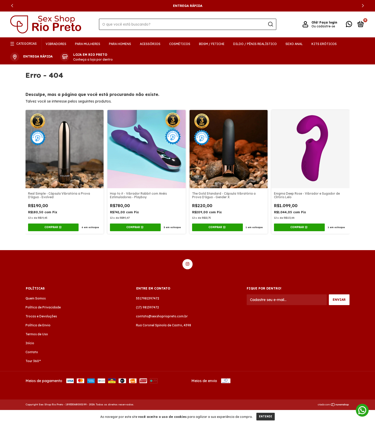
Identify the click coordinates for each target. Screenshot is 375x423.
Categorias (26, 44)
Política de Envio (38, 325)
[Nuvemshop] (333, 405)
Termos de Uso (37, 334)
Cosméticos (179, 44)
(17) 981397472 (147, 307)
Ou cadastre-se (323, 26)
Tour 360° (33, 361)
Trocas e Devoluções (41, 316)
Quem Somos (36, 298)
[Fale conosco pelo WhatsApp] (349, 25)
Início (30, 343)
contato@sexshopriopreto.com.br (162, 316)
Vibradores (56, 44)
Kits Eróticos (324, 44)
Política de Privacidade (43, 307)
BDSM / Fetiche (211, 44)
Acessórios (150, 44)
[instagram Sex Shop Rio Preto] (187, 264)
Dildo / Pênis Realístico (255, 44)
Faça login (328, 22)
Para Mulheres (87, 44)
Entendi (265, 416)
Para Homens (120, 44)
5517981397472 (147, 298)
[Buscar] (270, 24)
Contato (32, 352)
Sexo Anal (294, 44)
